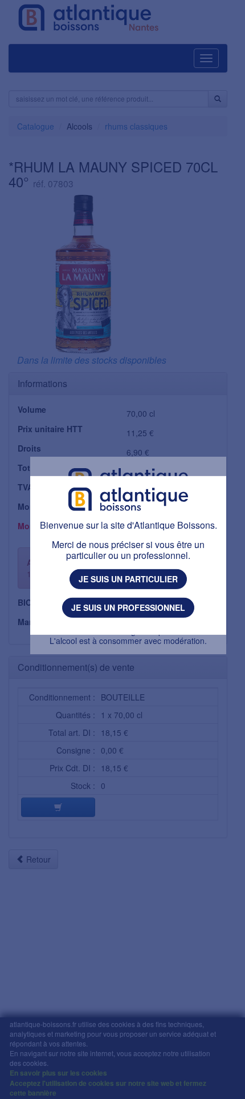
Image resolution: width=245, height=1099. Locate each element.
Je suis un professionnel (128, 607)
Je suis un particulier (128, 579)
